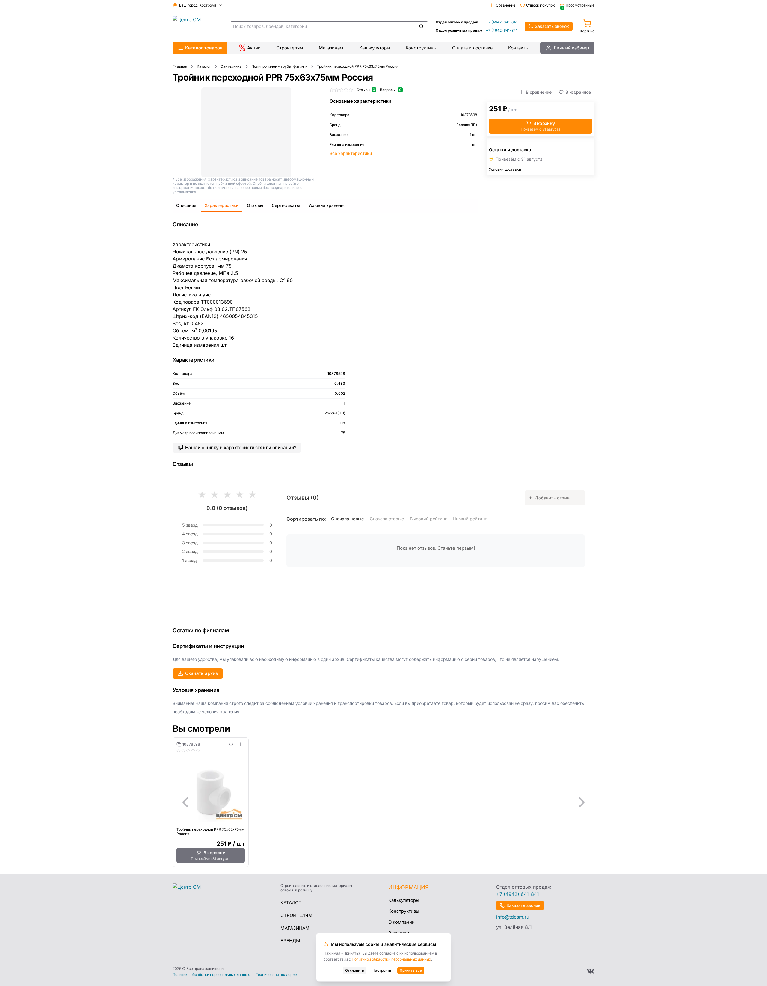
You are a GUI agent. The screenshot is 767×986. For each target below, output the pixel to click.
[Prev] (185, 802)
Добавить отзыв (549, 497)
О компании (401, 922)
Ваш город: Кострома (198, 5)
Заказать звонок (552, 26)
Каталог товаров (204, 48)
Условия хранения (327, 205)
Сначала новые (347, 518)
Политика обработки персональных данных (211, 974)
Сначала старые (387, 518)
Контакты (518, 48)
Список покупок (540, 5)
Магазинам (331, 48)
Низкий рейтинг (470, 518)
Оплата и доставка (472, 48)
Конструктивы (421, 48)
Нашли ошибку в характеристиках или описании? (240, 447)
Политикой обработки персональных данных (391, 959)
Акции (254, 48)
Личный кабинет (571, 48)
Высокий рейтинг (428, 518)
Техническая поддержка (278, 974)
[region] (383, 802)
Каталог (290, 902)
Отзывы (255, 205)
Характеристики (221, 205)
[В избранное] (231, 744)
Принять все (411, 970)
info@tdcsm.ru (512, 917)
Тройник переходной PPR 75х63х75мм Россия (210, 831)
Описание (186, 205)
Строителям (289, 48)
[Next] (582, 802)
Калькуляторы (374, 48)
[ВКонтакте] (590, 971)
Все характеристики (351, 153)
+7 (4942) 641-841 (501, 22)
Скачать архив (201, 673)
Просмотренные (577, 5)
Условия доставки (505, 169)
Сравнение (505, 5)
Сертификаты (286, 205)
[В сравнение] (240, 744)
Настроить (381, 970)
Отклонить (354, 970)
